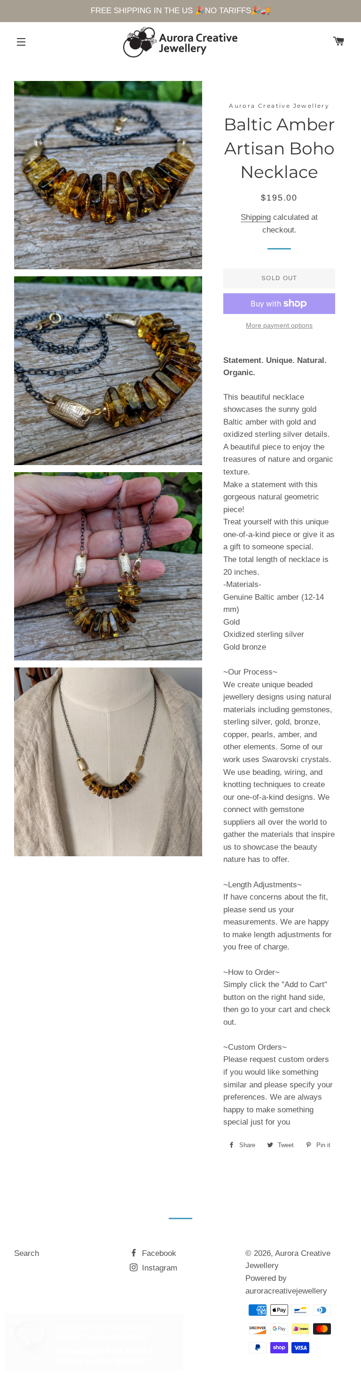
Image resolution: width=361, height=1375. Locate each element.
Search (26, 1253)
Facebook (158, 1253)
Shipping (256, 217)
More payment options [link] (279, 325)
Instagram (158, 1267)
